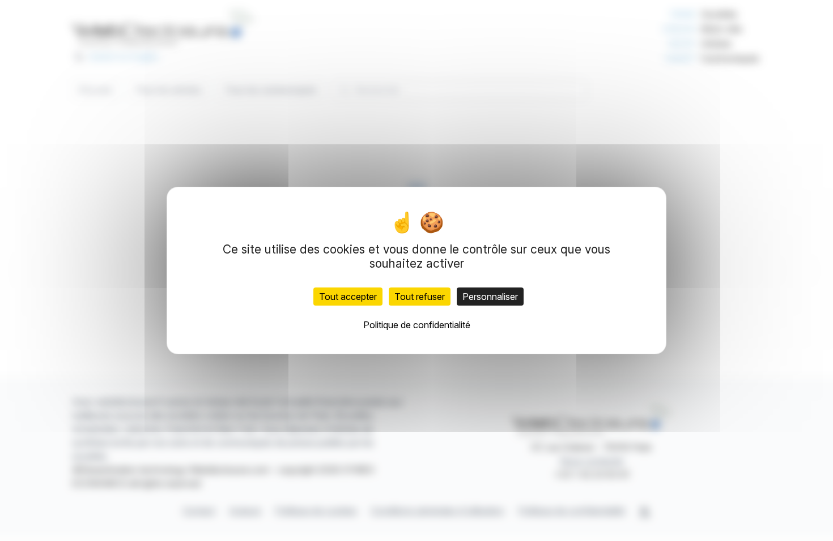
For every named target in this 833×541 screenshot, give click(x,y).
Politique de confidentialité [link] (416, 324)
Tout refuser (419, 296)
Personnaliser (490, 296)
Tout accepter (348, 296)
